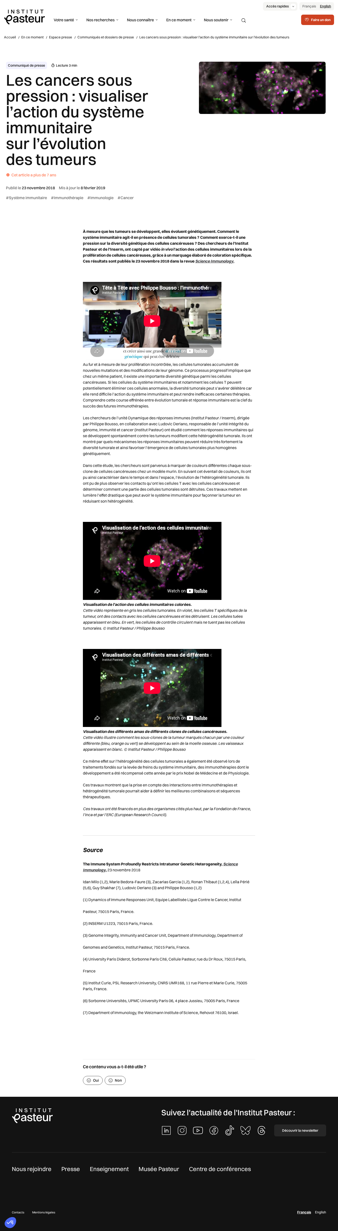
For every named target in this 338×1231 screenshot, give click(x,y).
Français (309, 6)
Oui (96, 1080)
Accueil (10, 37)
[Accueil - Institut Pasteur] (24, 16)
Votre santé (64, 19)
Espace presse (60, 37)
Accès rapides (277, 6)
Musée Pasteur (159, 1169)
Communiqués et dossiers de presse (105, 37)
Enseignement (109, 1169)
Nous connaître (140, 19)
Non (118, 1080)
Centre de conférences (220, 1169)
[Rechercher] (244, 21)
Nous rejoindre (31, 1169)
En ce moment (179, 19)
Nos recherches (100, 19)
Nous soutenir (216, 19)
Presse (70, 1169)
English (325, 6)
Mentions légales (43, 1212)
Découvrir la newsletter (300, 1130)
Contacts (18, 1212)
